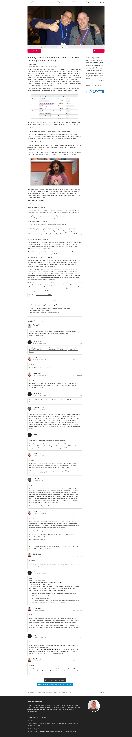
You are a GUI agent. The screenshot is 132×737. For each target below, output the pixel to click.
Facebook (43, 717)
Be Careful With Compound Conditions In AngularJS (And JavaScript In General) (50, 308)
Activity (57, 2)
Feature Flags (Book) (70, 731)
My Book (72, 2)
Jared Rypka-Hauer (63, 47)
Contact (95, 2)
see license (68, 692)
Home (51, 2)
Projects (47, 723)
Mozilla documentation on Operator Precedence (52, 89)
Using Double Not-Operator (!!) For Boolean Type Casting (44, 312)
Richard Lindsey (39, 408)
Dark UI (102, 2)
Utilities (75, 723)
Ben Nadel (32, 64)
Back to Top (102, 692)
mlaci (35, 572)
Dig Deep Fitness (44, 731)
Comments (54, 66)
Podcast (64, 2)
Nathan (35, 434)
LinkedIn (35, 717)
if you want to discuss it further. (54, 684)
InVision (30, 725)
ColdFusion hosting (96, 85)
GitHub (30, 717)
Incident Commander (56, 731)
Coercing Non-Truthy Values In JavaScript (40, 310)
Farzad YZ (36, 325)
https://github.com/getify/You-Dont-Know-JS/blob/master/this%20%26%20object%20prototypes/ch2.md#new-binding (53, 350)
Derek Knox (37, 341)
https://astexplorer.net (40, 653)
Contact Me (62, 723)
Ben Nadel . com (32, 2)
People (88, 2)
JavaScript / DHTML (45, 66)
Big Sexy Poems (32, 731)
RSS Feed (37, 725)
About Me (80, 2)
